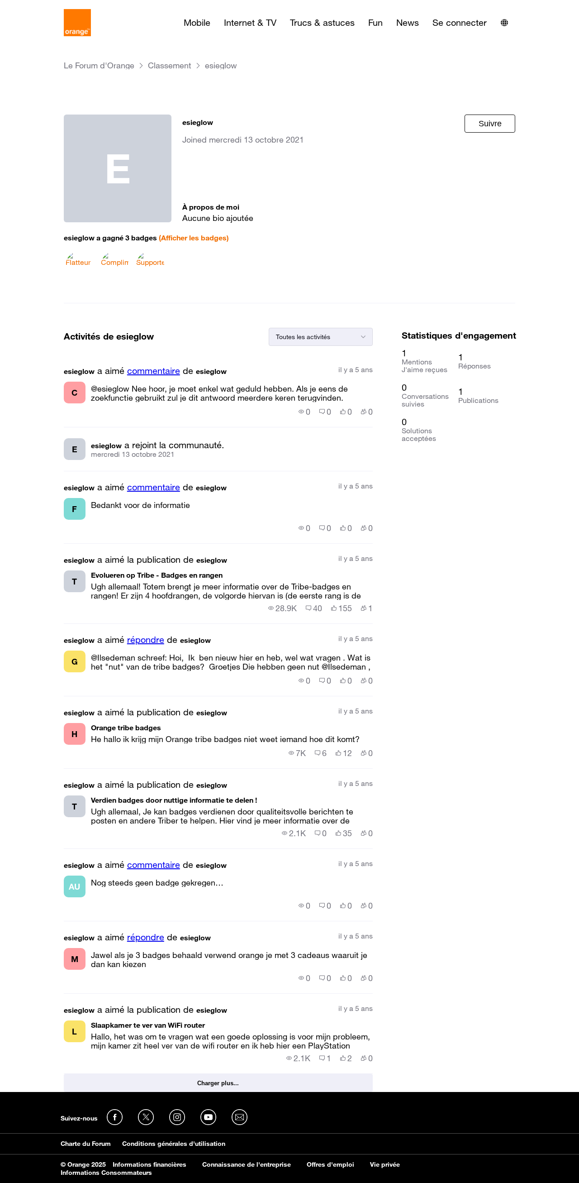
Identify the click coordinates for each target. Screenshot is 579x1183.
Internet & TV (250, 22)
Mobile (197, 22)
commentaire (153, 371)
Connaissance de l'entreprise (246, 1164)
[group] (304, 411)
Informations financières (149, 1164)
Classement (169, 65)
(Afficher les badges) (194, 237)
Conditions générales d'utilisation (173, 1144)
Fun (375, 22)
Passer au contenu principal (48, 7)
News (407, 22)
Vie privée (385, 1164)
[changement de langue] (504, 22)
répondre (145, 640)
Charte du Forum (86, 1144)
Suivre (490, 123)
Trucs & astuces (322, 22)
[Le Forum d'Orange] (77, 22)
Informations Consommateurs (106, 1173)
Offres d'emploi (330, 1164)
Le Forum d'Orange (99, 65)
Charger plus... (218, 1083)
